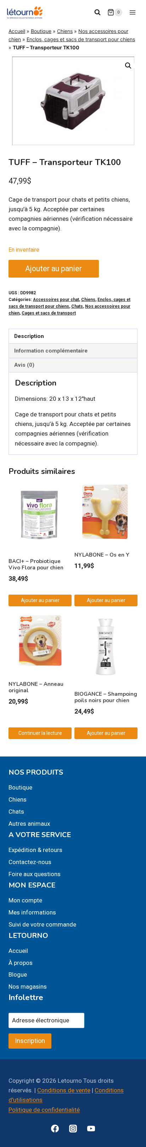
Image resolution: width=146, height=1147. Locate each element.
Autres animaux (29, 823)
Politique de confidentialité (44, 1109)
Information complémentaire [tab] (51, 351)
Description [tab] (29, 336)
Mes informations (32, 912)
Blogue (18, 974)
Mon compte (25, 900)
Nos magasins (28, 986)
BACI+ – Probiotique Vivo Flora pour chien (36, 564)
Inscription (30, 1040)
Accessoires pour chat (56, 299)
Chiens (65, 31)
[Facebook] (55, 1128)
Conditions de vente (63, 1090)
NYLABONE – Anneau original (36, 687)
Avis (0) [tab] (24, 365)
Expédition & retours (35, 849)
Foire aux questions (35, 874)
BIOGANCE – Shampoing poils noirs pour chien (105, 697)
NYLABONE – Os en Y (101, 554)
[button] (128, 65)
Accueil (17, 31)
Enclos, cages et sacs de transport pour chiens (81, 39)
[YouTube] (91, 1128)
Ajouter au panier (53, 268)
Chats (77, 306)
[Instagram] (73, 1128)
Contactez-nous (30, 861)
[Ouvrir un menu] (132, 12)
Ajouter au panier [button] (40, 600)
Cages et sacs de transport (49, 313)
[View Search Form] (97, 12)
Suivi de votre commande (42, 924)
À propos (21, 962)
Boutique (41, 31)
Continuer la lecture (40, 733)
